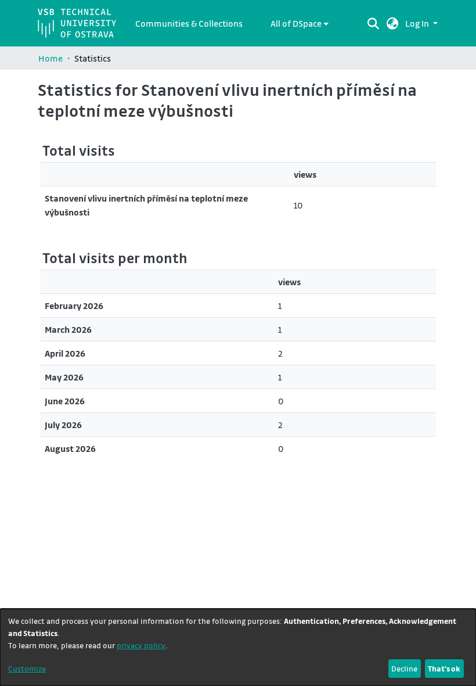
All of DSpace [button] (296, 23)
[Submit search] (373, 23)
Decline (404, 668)
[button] (392, 23)
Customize (27, 668)
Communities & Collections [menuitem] (189, 23)
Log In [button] (418, 23)
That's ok (444, 668)
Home (50, 58)
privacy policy (141, 645)
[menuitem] (299, 23)
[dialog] (238, 647)
